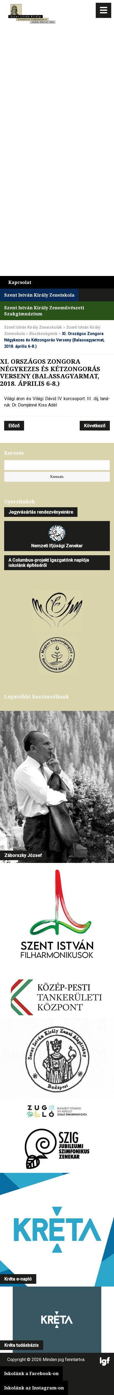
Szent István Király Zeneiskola (39, 295)
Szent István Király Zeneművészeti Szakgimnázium (44, 311)
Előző (14, 425)
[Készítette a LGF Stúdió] (105, 1362)
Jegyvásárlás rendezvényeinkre (41, 512)
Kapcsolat (19, 282)
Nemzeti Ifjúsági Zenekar (57, 545)
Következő (94, 425)
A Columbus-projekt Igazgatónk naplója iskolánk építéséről (49, 562)
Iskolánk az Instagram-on (34, 1388)
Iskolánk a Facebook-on (31, 1373)
